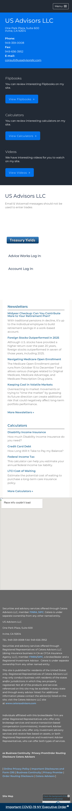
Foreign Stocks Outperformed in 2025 (33, 337)
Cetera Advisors (25, 756)
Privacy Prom (40, 753)
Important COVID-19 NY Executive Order (36, 806)
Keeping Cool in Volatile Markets (30, 384)
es (4, 753)
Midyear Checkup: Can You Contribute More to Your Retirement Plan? (34, 315)
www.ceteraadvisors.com (21, 703)
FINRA (33, 612)
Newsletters (18, 307)
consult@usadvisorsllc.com (23, 60)
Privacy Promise (53, 772)
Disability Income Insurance (27, 432)
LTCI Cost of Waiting (21, 471)
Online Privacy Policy (16, 768)
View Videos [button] (18, 172)
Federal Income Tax (21, 456)
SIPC (41, 612)
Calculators (17, 425)
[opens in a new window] (22, 243)
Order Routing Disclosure (18, 776)
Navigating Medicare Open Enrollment (34, 359)
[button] (61, 6)
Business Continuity (18, 753)
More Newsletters (21, 412)
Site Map (8, 796)
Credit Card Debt (19, 446)
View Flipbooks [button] (20, 99)
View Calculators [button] (21, 136)
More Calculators (20, 491)
